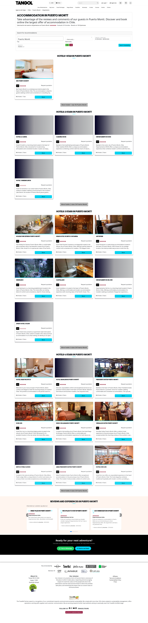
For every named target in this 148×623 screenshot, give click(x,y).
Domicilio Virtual (34, 582)
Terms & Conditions (115, 578)
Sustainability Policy (115, 580)
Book (43, 97)
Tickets (108, 7)
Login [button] (104, 3)
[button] (88, 2)
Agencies (114, 3)
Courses (97, 7)
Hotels (103, 7)
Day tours (51, 7)
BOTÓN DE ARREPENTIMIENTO (74, 612)
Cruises (91, 7)
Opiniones (81, 25)
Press (115, 582)
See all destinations (42, 7)
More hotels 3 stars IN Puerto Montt (74, 347)
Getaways (84, 7)
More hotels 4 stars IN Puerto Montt (74, 491)
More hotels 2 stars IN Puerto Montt (74, 204)
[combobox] (78, 38)
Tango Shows (70, 7)
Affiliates (115, 576)
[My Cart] (126, 3)
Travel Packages (60, 7)
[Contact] (120, 3)
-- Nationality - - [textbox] (70, 39)
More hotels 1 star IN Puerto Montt (74, 105)
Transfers (77, 7)
